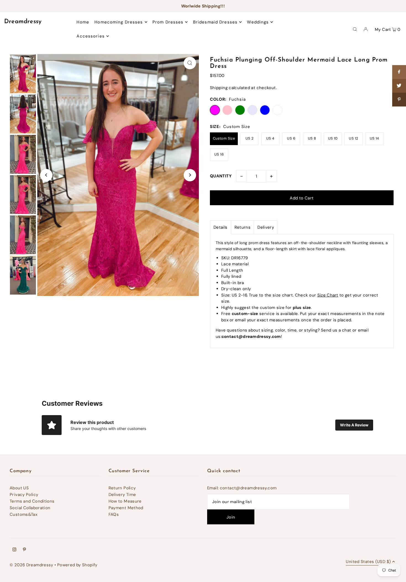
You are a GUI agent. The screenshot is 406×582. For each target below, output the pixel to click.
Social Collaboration (30, 508)
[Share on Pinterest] (399, 99)
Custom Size (224, 138)
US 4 (270, 138)
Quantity (221, 176)
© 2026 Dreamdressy (31, 565)
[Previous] (46, 175)
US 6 (291, 138)
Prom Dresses (168, 22)
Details (220, 227)
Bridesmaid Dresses (215, 22)
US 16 (219, 154)
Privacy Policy (24, 494)
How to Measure (125, 501)
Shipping (219, 87)
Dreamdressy (23, 21)
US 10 (333, 138)
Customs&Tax (23, 514)
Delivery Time (122, 494)
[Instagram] (14, 550)
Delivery (265, 227)
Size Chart (327, 295)
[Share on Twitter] (399, 86)
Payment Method (126, 508)
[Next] (190, 175)
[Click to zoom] (190, 63)
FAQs (114, 514)
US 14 (374, 138)
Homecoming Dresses (118, 22)
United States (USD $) (368, 562)
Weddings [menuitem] (258, 22)
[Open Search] (354, 29)
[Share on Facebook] (399, 72)
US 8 (312, 138)
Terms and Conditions (32, 501)
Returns (242, 227)
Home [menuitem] (83, 22)
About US (19, 488)
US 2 (250, 138)
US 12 (353, 138)
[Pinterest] (24, 550)
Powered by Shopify (77, 565)
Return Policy (122, 488)
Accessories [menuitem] (90, 36)
